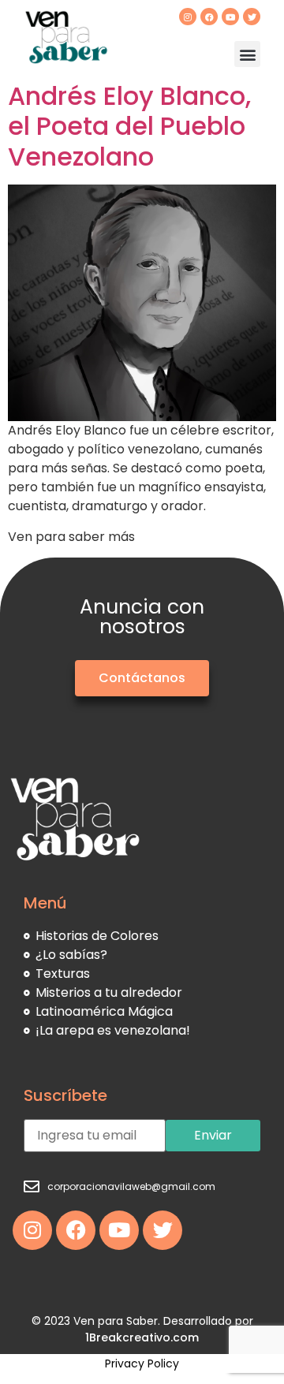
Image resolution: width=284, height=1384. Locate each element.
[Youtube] (230, 16)
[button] (247, 54)
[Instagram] (187, 16)
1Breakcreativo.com (142, 1337)
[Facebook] (209, 16)
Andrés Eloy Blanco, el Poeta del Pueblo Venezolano (129, 126)
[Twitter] (251, 16)
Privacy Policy (142, 1363)
